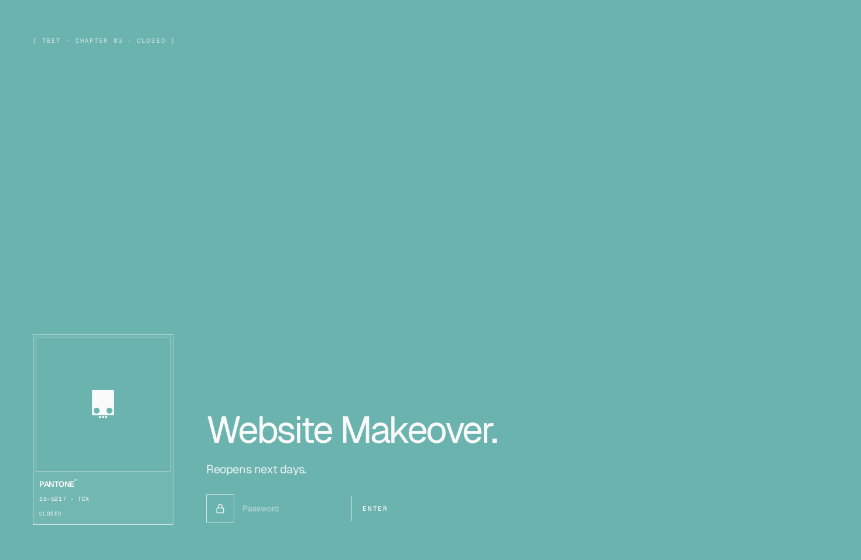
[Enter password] (220, 508)
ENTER (375, 508)
